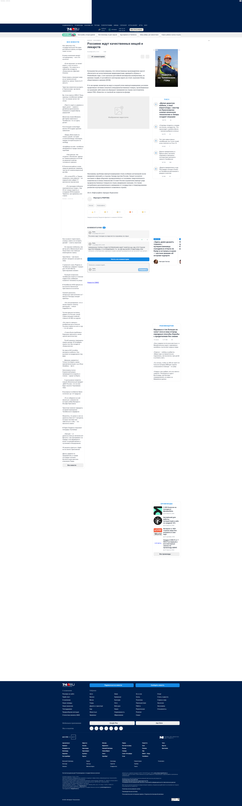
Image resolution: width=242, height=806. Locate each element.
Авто (91, 694)
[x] (111, 728)
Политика (139, 700)
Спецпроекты (161, 709)
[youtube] (116, 728)
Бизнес (92, 697)
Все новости (73, 42)
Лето (116, 703)
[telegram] (91, 728)
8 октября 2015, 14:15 (93, 51)
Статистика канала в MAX (71, 715)
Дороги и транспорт (96, 706)
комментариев (98, 56)
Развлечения (140, 709)
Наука (116, 709)
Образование (118, 715)
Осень (138, 697)
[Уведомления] (174, 29)
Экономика (161, 706)
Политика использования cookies (131, 789)
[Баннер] (69, 34)
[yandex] (121, 728)
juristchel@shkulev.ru (105, 787)
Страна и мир (161, 700)
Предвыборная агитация (70, 712)
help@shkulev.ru (75, 788)
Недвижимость (67, 25)
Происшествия (141, 703)
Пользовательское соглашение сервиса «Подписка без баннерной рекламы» (143, 794)
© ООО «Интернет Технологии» (71, 799)
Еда (91, 709)
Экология (160, 703)
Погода (97, 25)
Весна (92, 700)
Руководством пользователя (130, 779)
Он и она (139, 694)
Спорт (159, 694)
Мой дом (117, 706)
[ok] (101, 728)
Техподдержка (67, 709)
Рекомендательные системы (130, 791)
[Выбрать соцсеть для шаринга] (147, 57)
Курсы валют (132, 25)
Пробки (113, 29)
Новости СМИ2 (93, 282)
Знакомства (88, 25)
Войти (94, 270)
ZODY (145, 25)
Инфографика (101, 205)
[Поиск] (169, 29)
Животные (93, 712)
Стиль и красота (162, 697)
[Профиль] (178, 29)
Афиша (116, 25)
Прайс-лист (66, 697)
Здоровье (93, 715)
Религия (138, 712)
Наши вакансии (67, 706)
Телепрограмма (106, 25)
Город (91, 703)
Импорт (91, 205)
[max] (106, 728)
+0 (141, 239)
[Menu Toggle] (63, 29)
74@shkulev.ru (82, 786)
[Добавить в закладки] (142, 57)
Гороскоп (123, 25)
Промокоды (79, 25)
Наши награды (67, 703)
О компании (66, 700)
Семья (138, 715)
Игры (141, 25)
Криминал (117, 697)
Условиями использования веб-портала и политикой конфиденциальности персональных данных (148, 782)
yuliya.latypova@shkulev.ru (161, 773)
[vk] (96, 728)
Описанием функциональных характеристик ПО (135, 781)
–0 (147, 239)
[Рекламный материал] (136, 29)
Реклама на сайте (68, 694)
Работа (138, 706)
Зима (116, 694)
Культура (117, 700)
